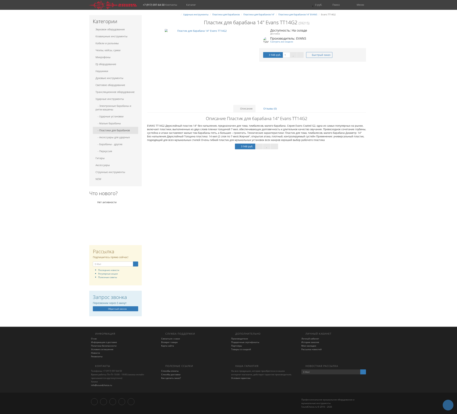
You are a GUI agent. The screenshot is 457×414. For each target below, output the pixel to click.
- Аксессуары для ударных (113, 137)
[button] (316, 5)
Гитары (100, 158)
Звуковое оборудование (110, 29)
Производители (239, 338)
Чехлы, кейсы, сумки (108, 50)
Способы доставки (170, 374)
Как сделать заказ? (171, 378)
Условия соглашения (102, 349)
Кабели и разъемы (107, 43)
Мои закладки (308, 345)
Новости (95, 352)
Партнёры (236, 345)
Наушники (102, 71)
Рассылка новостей (311, 349)
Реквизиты (96, 356)
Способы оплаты (170, 370)
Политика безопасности (104, 345)
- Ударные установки (110, 116)
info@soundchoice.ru (101, 385)
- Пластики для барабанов (113, 130)
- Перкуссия (104, 151)
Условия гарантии (240, 378)
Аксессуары (103, 165)
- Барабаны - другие (109, 144)
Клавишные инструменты (111, 36)
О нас (94, 338)
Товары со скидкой (241, 349)
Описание (246, 108)
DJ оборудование (106, 64)
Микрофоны (103, 57)
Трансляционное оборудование (115, 92)
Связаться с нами (170, 338)
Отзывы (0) (270, 108)
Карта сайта (167, 345)
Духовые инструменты (109, 78)
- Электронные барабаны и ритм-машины (113, 107)
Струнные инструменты (110, 172)
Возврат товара (169, 342)
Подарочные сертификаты (245, 342)
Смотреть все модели (281, 41)
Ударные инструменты (110, 99)
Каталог (191, 4)
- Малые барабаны (108, 123)
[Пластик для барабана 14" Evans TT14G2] (200, 64)
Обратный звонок (117, 308)
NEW (98, 179)
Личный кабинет (310, 338)
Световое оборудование (110, 85)
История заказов (310, 342)
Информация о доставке (104, 342)
